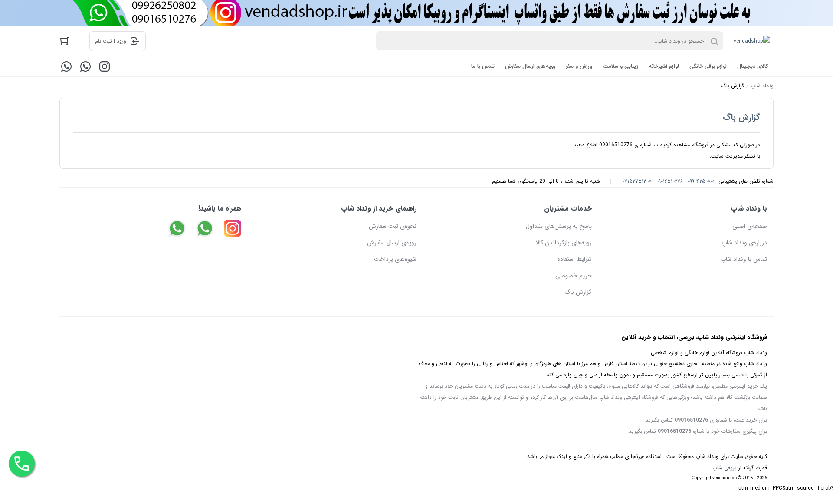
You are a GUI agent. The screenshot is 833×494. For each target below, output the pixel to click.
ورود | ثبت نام (110, 41)
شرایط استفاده (575, 259)
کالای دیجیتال (752, 66)
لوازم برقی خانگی (708, 66)
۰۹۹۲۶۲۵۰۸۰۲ (701, 181)
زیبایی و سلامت (620, 66)
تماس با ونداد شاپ (744, 259)
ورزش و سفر (579, 66)
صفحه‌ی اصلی (749, 226)
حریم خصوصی (573, 275)
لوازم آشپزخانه (664, 66)
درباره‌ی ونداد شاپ (744, 242)
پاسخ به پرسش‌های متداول (559, 226)
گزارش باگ (741, 117)
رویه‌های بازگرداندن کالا (564, 242)
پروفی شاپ (724, 468)
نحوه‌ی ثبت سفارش (392, 226)
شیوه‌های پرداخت (395, 259)
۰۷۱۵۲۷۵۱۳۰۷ (637, 181)
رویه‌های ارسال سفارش (530, 66)
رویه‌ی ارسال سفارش (391, 242)
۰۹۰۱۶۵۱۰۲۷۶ (669, 181)
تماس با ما (483, 66)
